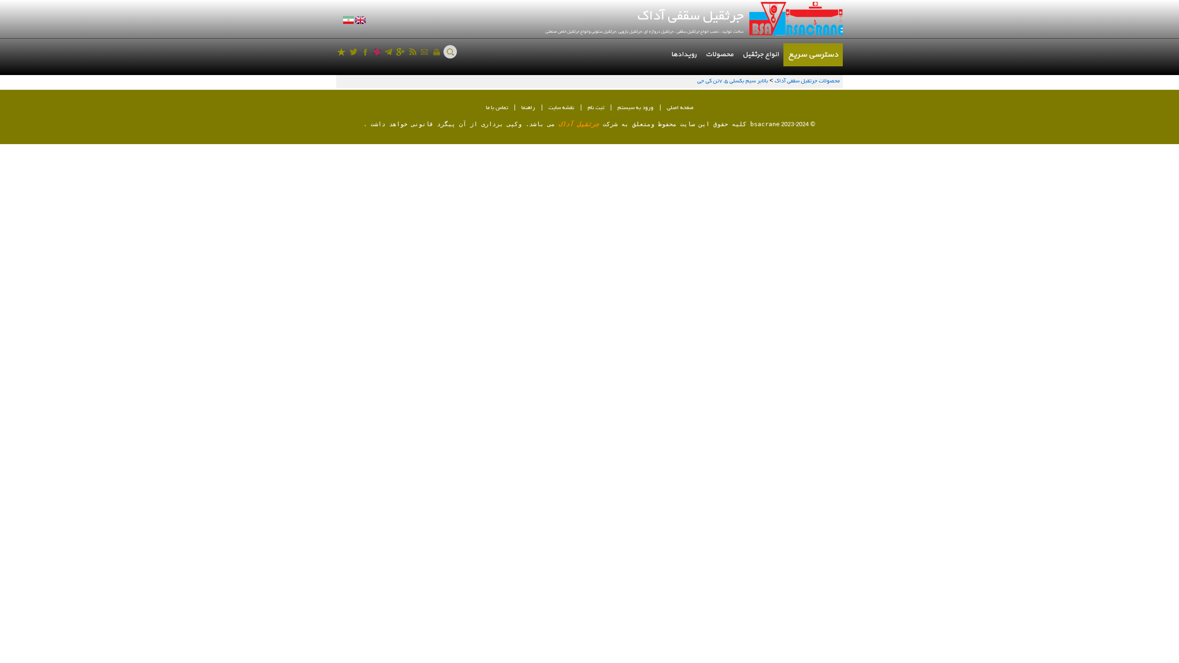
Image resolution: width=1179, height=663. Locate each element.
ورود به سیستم (636, 108)
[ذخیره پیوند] (341, 52)
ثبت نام (596, 108)
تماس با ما (497, 108)
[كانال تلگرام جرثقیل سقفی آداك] (388, 52)
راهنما (528, 108)
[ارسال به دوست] (424, 52)
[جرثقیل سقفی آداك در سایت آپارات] (377, 52)
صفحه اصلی (680, 108)
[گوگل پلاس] (400, 52)
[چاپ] (436, 52)
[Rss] (412, 52)
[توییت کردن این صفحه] (353, 52)
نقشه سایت (561, 108)
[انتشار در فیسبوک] (365, 52)
